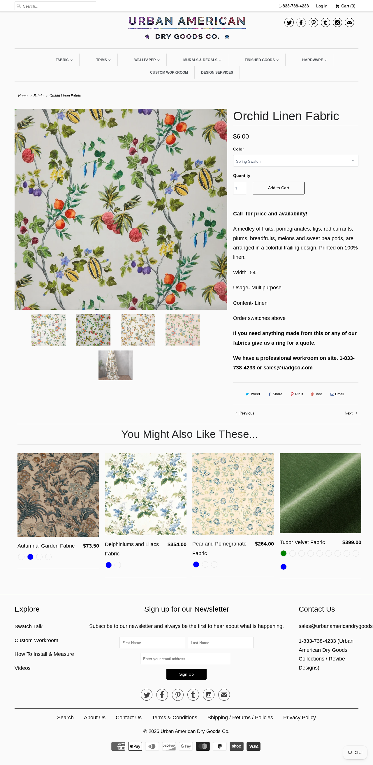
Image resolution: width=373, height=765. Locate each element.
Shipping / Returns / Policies (240, 717)
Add (319, 394)
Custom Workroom (36, 640)
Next (349, 413)
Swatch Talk (29, 626)
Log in (322, 5)
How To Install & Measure (44, 654)
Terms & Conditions (174, 717)
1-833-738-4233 (294, 5)
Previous (246, 413)
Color (238, 149)
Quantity (241, 175)
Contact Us (129, 717)
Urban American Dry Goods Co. (195, 731)
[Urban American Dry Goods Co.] (186, 29)
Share (277, 394)
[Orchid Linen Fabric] (121, 209)
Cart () (348, 5)
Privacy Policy (299, 717)
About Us (94, 717)
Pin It (299, 394)
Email (339, 394)
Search (65, 717)
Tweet (255, 394)
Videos (23, 668)
